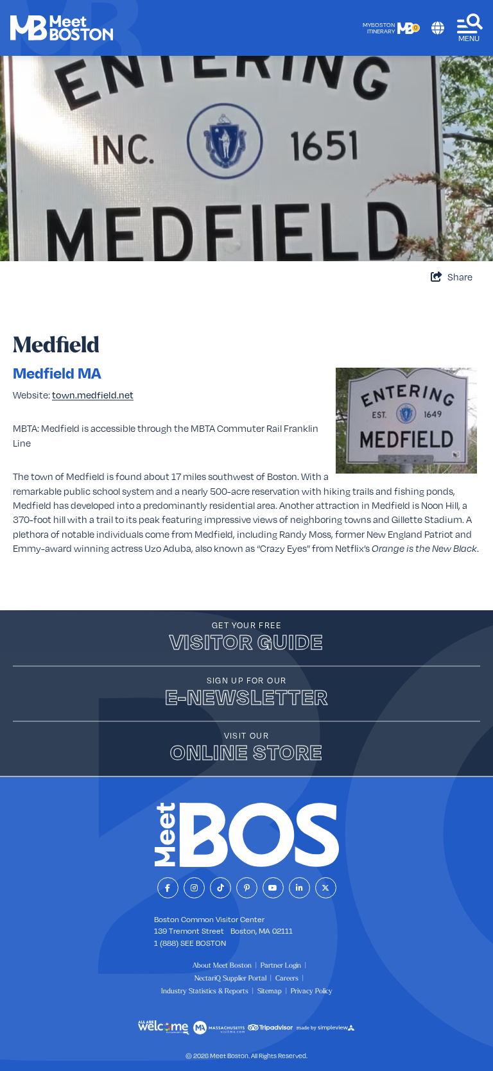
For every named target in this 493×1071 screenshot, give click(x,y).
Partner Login (281, 965)
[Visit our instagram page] (194, 887)
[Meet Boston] (61, 27)
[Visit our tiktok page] (220, 887)
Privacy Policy (312, 990)
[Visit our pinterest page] (246, 887)
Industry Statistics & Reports (204, 990)
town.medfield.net (93, 394)
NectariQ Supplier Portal (230, 977)
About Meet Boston (222, 965)
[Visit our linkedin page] (299, 887)
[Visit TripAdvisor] (270, 1027)
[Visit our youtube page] (273, 887)
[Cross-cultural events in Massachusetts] (163, 1027)
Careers (286, 977)
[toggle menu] (470, 28)
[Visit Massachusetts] (219, 1027)
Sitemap (269, 990)
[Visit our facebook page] (167, 887)
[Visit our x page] (325, 887)
